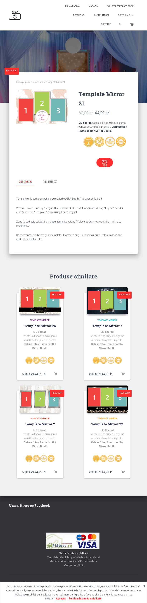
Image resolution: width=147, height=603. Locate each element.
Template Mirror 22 (107, 424)
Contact (106, 24)
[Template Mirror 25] (40, 300)
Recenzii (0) (50, 181)
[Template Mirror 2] (40, 399)
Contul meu (125, 15)
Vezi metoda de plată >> (73, 553)
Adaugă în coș (105, 163)
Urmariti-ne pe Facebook (29, 505)
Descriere (25, 181)
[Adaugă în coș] (56, 374)
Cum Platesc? (101, 15)
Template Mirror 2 (40, 424)
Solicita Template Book (120, 6)
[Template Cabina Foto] (14, 15)
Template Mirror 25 (40, 326)
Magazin (93, 6)
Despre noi (79, 15)
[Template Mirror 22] (107, 399)
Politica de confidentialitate (84, 598)
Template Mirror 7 (107, 326)
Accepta (61, 598)
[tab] (28, 182)
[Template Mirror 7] (107, 300)
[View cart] (131, 24)
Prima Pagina (72, 6)
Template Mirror (38, 82)
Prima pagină (22, 82)
